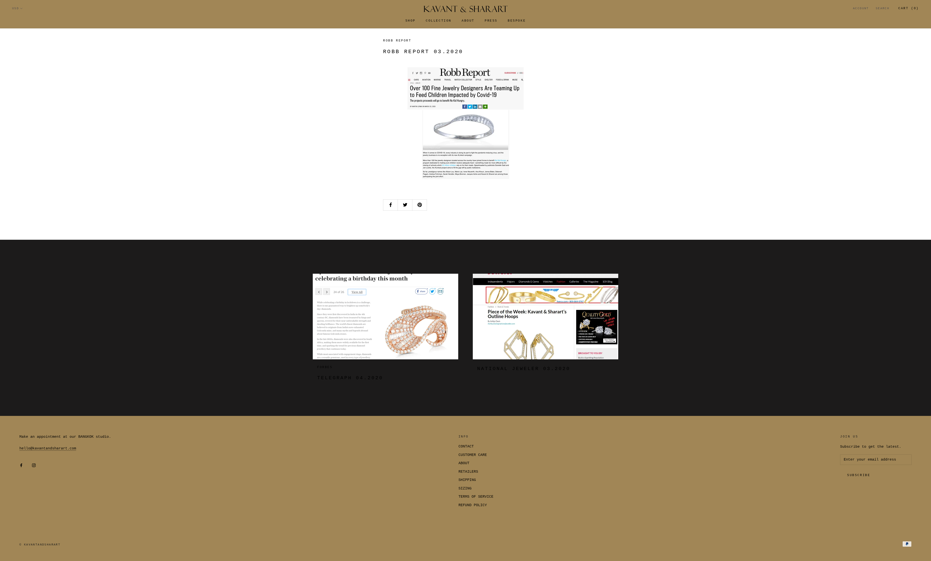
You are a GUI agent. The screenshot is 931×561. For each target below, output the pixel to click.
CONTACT (466, 447)
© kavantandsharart (39, 544)
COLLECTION (438, 21)
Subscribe (858, 475)
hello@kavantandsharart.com (47, 448)
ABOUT (463, 463)
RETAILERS (468, 472)
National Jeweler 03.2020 (523, 368)
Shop (410, 21)
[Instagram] (34, 466)
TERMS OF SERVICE (475, 497)
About (468, 21)
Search (882, 8)
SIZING (465, 489)
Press (491, 21)
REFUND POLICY (472, 505)
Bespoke (517, 21)
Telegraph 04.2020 (350, 378)
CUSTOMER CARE (472, 455)
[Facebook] (21, 466)
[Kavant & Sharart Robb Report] (465, 125)
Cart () (908, 8)
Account (861, 8)
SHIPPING (467, 480)
